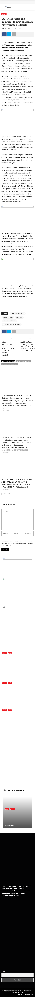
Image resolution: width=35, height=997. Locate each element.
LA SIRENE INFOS (6, 28)
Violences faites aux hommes (12, 324)
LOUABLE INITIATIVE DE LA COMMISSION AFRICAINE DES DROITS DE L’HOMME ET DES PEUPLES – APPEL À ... (14, 730)
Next (9, 493)
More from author (23, 361)
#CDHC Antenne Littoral (17, 313)
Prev (5, 493)
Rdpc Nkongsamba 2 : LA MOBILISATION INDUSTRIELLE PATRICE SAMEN (8, 348)
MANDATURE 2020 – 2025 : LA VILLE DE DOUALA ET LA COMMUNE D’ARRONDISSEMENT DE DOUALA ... (17, 778)
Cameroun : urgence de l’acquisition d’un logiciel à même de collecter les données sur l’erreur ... (17, 766)
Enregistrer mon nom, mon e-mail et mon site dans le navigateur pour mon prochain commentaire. (17, 543)
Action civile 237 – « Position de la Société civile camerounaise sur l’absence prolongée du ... (22, 755)
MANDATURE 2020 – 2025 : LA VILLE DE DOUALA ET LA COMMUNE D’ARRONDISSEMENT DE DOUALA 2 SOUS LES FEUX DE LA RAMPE (16, 483)
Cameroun (19, 317)
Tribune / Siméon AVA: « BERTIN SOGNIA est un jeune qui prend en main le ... (22, 954)
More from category (9, 364)
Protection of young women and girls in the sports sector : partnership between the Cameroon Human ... (16, 673)
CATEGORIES (29, 994)
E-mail (3, 972)
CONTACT (20, 994)
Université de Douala (9, 321)
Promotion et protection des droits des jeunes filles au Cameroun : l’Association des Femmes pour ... (22, 877)
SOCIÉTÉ (4, 14)
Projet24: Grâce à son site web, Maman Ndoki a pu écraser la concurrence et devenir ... (22, 963)
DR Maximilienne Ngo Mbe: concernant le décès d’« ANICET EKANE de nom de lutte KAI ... (22, 945)
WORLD (10, 653)
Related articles (8, 361)
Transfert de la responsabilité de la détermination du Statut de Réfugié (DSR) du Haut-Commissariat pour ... (16, 702)
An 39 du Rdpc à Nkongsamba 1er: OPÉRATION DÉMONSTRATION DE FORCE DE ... (27, 346)
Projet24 (21, 993)
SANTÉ (6, 809)
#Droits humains (8, 317)
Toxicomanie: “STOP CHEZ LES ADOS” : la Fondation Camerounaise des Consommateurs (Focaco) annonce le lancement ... (17, 744)
